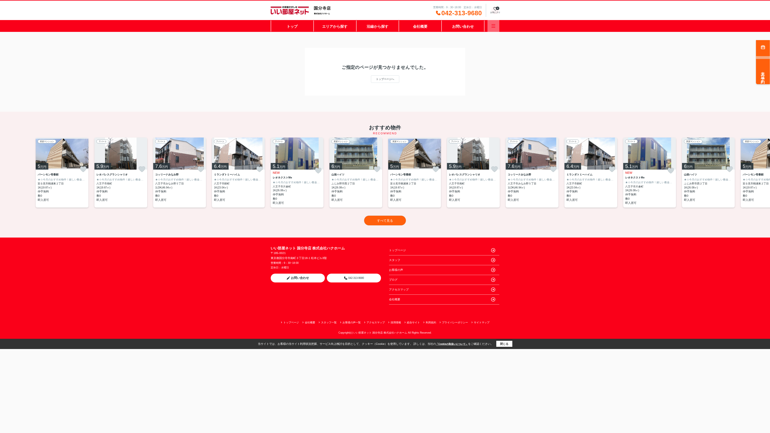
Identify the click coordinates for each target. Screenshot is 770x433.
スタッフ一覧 (329, 322)
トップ (292, 26)
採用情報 (396, 322)
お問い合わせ (463, 26)
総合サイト (413, 322)
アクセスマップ (399, 289)
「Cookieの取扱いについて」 (452, 344)
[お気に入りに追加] (83, 169)
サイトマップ (481, 322)
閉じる (504, 343)
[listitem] (297, 172)
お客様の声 (396, 269)
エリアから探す (335, 26)
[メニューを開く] (493, 26)
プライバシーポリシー (455, 322)
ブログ (393, 279)
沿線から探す (377, 26)
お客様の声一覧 (351, 322)
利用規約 (431, 322)
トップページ (397, 250)
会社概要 (420, 26)
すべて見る (385, 220)
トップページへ (385, 79)
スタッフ (394, 260)
